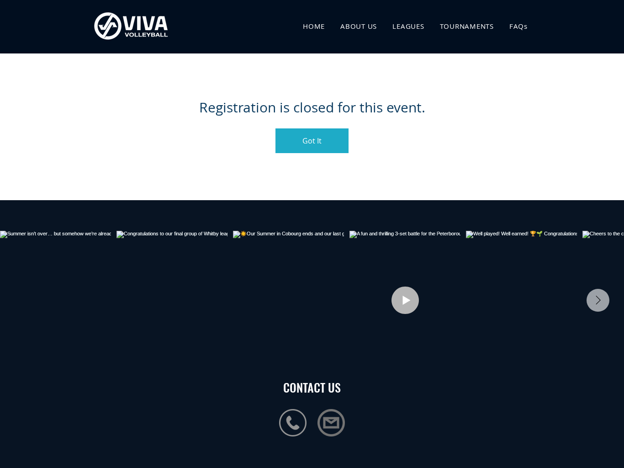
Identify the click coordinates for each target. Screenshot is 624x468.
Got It (312, 141)
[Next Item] (598, 300)
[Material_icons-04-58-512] (331, 422)
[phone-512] (293, 422)
